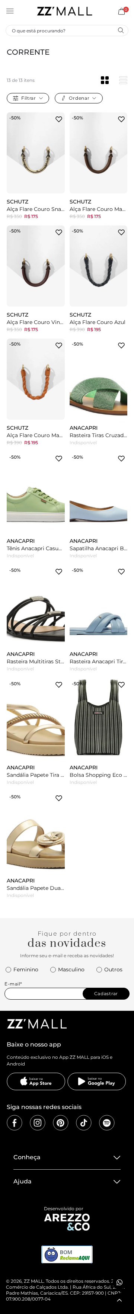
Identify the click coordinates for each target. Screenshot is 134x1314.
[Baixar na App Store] (36, 1081)
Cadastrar (106, 993)
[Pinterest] (60, 1123)
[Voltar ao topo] (119, 1300)
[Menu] (10, 11)
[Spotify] (107, 1123)
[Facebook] (14, 1123)
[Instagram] (37, 1123)
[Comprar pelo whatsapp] (119, 1282)
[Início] (64, 11)
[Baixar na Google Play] (96, 1081)
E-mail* (13, 983)
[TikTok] (84, 1123)
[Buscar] (120, 30)
